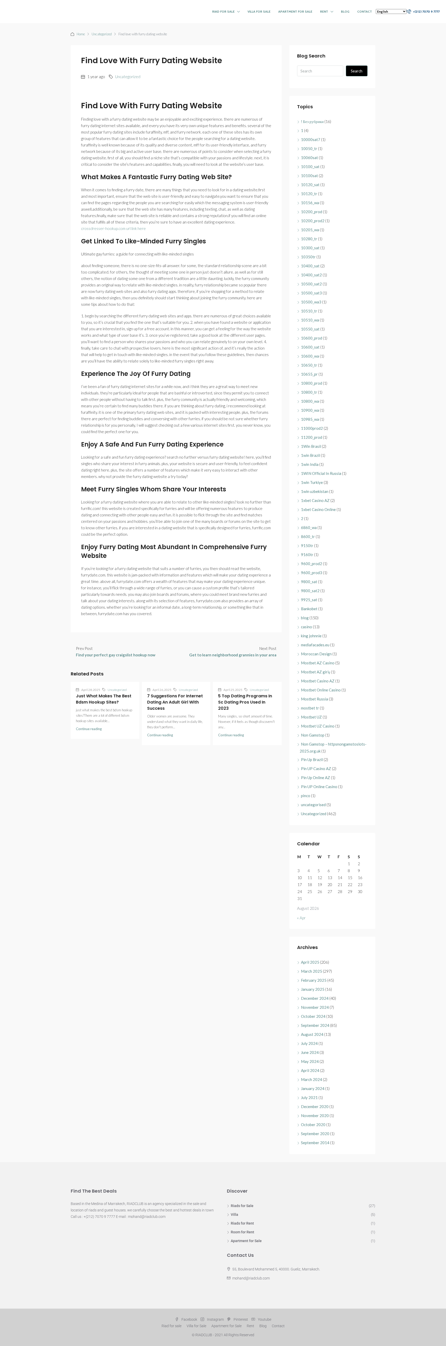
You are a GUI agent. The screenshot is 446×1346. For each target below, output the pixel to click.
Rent (324, 11)
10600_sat (310, 347)
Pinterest (241, 1319)
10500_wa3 (311, 302)
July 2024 (309, 1043)
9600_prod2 (311, 563)
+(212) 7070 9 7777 (426, 11)
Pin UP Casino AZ (316, 768)
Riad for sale (223, 11)
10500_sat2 (311, 284)
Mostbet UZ (311, 717)
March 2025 (311, 971)
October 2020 (313, 1124)
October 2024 (313, 1016)
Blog (345, 11)
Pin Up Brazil (312, 759)
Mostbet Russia (314, 699)
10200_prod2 (312, 220)
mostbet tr (310, 708)
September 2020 (315, 1133)
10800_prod (311, 383)
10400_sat (310, 265)
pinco (305, 795)
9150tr (307, 545)
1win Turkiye (312, 482)
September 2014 (315, 1142)
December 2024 (315, 998)
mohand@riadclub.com (251, 1278)
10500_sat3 (311, 293)
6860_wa (309, 527)
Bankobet (309, 608)
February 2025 (313, 980)
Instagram (215, 1319)
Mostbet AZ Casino (317, 662)
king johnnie (311, 635)
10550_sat (310, 329)
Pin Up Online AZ (315, 777)
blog (305, 617)
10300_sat (310, 247)
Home (81, 34)
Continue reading (89, 729)
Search (356, 71)
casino (306, 626)
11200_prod (311, 437)
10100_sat (310, 166)
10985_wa (310, 419)
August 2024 (312, 1034)
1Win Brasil (311, 446)
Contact (364, 11)
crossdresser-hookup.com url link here (113, 228)
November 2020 (315, 1115)
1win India (309, 464)
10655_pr (309, 374)
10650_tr (309, 365)
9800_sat (309, 581)
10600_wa (310, 356)
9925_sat (309, 599)
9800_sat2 (310, 590)
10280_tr (309, 238)
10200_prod (311, 211)
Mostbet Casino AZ (317, 681)
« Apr (301, 917)
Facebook (189, 1319)
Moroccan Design (316, 653)
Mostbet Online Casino (321, 690)
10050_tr (309, 148)
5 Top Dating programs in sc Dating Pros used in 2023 (245, 702)
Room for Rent (242, 1232)
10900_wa (310, 410)
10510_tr (309, 311)
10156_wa (310, 202)
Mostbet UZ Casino (317, 726)
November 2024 (315, 1007)
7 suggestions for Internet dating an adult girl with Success (175, 702)
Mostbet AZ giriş (315, 672)
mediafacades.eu (315, 644)
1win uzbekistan (314, 491)
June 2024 (310, 1052)
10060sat (309, 157)
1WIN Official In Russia (321, 473)
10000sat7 (310, 139)
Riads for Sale (242, 1206)
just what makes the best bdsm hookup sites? (103, 699)
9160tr (307, 554)
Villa (234, 1214)
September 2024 (315, 1025)
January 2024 (312, 1088)
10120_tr (309, 193)
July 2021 (309, 1097)
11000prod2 (312, 428)
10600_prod (311, 338)
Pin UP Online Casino (319, 786)
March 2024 (311, 1079)
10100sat (309, 175)
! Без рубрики (312, 121)
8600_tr (308, 536)
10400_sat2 (311, 274)
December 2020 (315, 1106)
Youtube (264, 1319)
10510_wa (310, 320)
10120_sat (310, 184)
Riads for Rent (242, 1223)
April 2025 (310, 962)
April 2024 (310, 1070)
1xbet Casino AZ (315, 500)
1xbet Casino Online (318, 509)
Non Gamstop (312, 735)
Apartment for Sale (295, 11)
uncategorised (313, 804)
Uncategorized (102, 34)
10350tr (308, 256)
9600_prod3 (311, 572)
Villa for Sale (259, 11)
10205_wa (310, 229)
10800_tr (309, 392)
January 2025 (312, 989)
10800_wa (310, 401)
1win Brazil (310, 455)
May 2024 (310, 1061)
